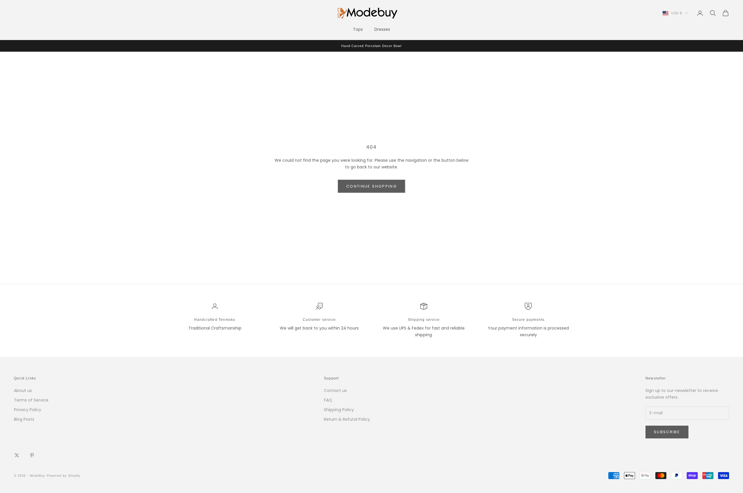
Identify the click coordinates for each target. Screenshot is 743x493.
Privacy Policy (27, 410)
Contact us (335, 390)
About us (23, 390)
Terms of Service (31, 400)
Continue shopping (371, 186)
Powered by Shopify (64, 475)
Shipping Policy (339, 410)
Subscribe (667, 432)
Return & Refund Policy (347, 419)
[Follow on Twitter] (17, 455)
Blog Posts (24, 419)
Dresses (382, 29)
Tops (358, 29)
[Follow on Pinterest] (32, 455)
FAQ (328, 400)
